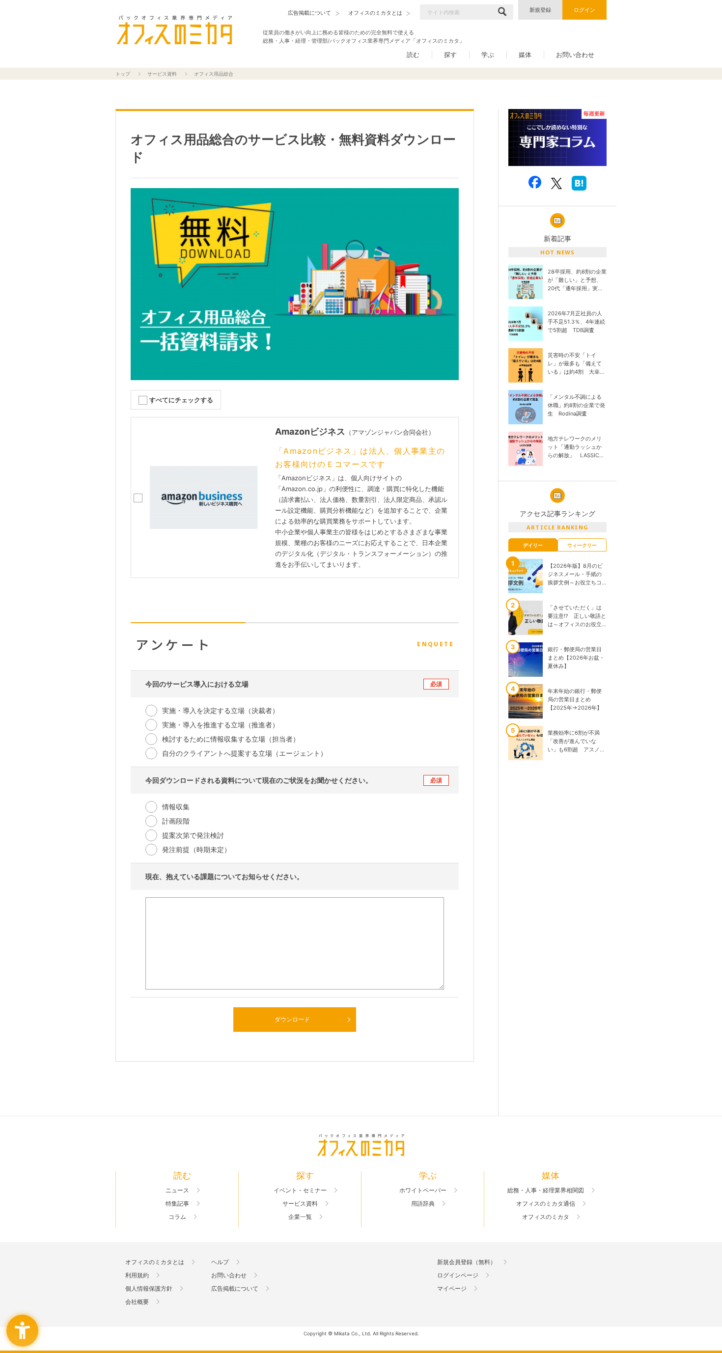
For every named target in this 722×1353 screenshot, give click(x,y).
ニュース (177, 1190)
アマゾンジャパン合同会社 (390, 432)
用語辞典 (423, 1204)
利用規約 (137, 1275)
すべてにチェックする (181, 400)
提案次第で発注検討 (193, 835)
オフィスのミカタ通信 (545, 1204)
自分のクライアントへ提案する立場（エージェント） (244, 753)
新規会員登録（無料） (466, 1262)
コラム (177, 1217)
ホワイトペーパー (422, 1190)
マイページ (452, 1289)
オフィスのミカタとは (154, 1262)
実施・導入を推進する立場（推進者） (220, 724)
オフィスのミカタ (545, 1217)
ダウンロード (292, 1019)
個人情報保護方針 (148, 1289)
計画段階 (176, 821)
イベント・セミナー (300, 1190)
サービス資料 (162, 74)
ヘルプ (220, 1262)
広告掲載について (234, 1289)
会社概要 (137, 1302)
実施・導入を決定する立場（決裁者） (220, 710)
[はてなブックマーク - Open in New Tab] (579, 183)
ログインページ (457, 1275)
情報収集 (176, 806)
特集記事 (177, 1204)
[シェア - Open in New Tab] (534, 182)
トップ (122, 74)
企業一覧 (300, 1217)
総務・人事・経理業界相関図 (545, 1190)
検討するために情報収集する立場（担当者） (231, 739)
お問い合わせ (575, 54)
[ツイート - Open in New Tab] (556, 183)
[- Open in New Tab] (557, 137)
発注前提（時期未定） (196, 849)
